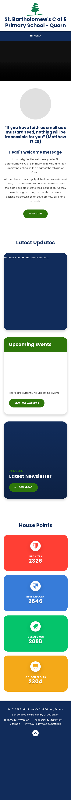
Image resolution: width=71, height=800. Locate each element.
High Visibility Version (16, 720)
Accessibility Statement (48, 720)
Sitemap (15, 724)
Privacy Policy (33, 724)
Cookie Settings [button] (51, 724)
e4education (51, 714)
